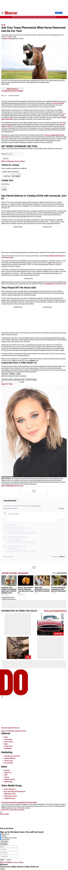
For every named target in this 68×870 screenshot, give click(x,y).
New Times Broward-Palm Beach (14, 791)
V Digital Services (9, 798)
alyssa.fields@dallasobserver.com (12, 486)
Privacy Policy (8, 763)
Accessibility (19, 802)
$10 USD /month (7, 379)
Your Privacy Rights (31, 802)
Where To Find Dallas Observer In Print (13, 731)
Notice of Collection (7, 161)
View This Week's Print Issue (10, 728)
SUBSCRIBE (7, 176)
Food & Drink (8, 739)
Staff (5, 775)
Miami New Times (10, 794)
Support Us (59, 12)
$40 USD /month (31, 379)
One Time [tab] (5, 374)
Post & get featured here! (55, 611)
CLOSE (4, 189)
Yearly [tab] (18, 374)
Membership (8, 782)
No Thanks (4, 844)
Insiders (4, 836)
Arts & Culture (8, 742)
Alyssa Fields (7, 38)
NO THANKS (16, 176)
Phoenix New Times (10, 796)
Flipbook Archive (9, 779)
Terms (17, 161)
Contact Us (7, 773)
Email (3, 154)
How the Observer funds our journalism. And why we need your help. (34, 17)
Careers (6, 777)
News (6, 737)
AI (24, 802)
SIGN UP (6, 159)
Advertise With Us (9, 758)
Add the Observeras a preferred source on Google (12, 90)
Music (6, 744)
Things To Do (8, 746)
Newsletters (8, 748)
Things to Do (5, 834)
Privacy (22, 161)
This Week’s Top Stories (9, 838)
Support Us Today (7, 384)
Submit (9, 860)
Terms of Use (8, 760)
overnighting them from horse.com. (55, 284)
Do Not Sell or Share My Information (12, 810)
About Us (7, 770)
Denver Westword (9, 789)
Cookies (12, 802)
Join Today (4, 842)
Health (3, 25)
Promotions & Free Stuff (12, 756)
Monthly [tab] (12, 374)
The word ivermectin (57, 103)
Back (2, 860)
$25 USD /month (19, 379)
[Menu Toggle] (2, 13)
